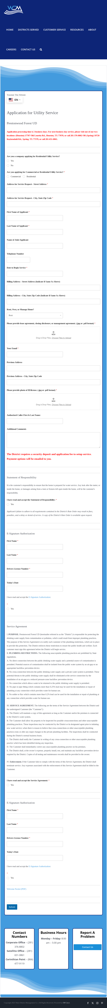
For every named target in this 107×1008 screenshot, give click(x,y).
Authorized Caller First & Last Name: (24, 415)
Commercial (16, 176)
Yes (12, 161)
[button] (40, 49)
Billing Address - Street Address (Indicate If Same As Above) (33, 282)
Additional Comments (16, 429)
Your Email (13, 348)
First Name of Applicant (18, 212)
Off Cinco (66, 1003)
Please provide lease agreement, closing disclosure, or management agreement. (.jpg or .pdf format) (51, 323)
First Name (12, 541)
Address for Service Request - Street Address (27, 184)
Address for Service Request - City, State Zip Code (30, 198)
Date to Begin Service (17, 268)
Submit (12, 907)
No (12, 165)
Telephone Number (15, 254)
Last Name (12, 555)
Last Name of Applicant (18, 226)
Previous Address (14, 362)
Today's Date (12, 583)
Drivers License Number (18, 569)
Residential (31, 176)
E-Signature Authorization (39, 597)
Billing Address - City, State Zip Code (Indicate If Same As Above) (36, 295)
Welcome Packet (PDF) (16, 889)
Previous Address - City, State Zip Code (24, 376)
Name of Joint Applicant (17, 240)
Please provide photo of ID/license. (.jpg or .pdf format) (32, 390)
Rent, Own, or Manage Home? (20, 309)
